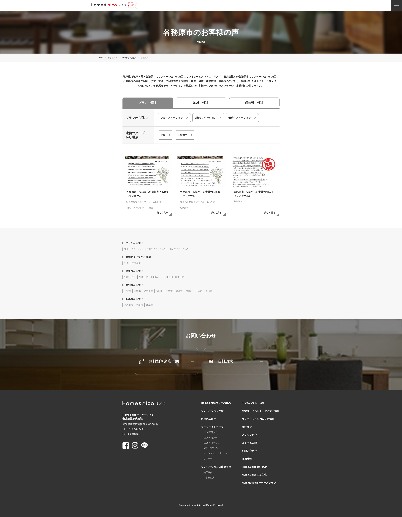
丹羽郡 (137, 291)
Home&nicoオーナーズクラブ (259, 482)
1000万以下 (130, 277)
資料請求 (225, 361)
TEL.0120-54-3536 (133, 429)
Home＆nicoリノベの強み (216, 403)
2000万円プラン (212, 432)
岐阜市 (149, 305)
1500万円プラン (212, 437)
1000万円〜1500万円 (149, 277)
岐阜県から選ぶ (129, 58)
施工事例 (208, 472)
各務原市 (128, 305)
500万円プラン (211, 448)
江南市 (199, 291)
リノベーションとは (212, 411)
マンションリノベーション (217, 453)
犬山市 (209, 291)
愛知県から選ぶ (134, 285)
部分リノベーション (239, 117)
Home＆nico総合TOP (254, 466)
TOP (101, 58)
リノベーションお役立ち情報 (258, 419)
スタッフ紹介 (249, 434)
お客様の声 (113, 58)
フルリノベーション (171, 117)
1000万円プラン (212, 443)
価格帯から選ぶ (134, 271)
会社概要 (247, 427)
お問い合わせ (249, 450)
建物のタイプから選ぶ (138, 257)
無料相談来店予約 (164, 361)
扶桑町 (189, 291)
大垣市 (139, 305)
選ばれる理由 (208, 419)
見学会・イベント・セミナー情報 (261, 411)
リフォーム (209, 458)
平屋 (163, 135)
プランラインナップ (212, 427)
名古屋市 (148, 291)
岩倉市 (179, 291)
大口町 (159, 291)
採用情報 (247, 458)
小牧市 (169, 291)
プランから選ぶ (134, 243)
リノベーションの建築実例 (216, 466)
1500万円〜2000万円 (174, 277)
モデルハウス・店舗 (253, 403)
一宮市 (127, 291)
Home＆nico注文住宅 (254, 474)
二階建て (182, 135)
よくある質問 (249, 442)
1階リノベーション (206, 117)
